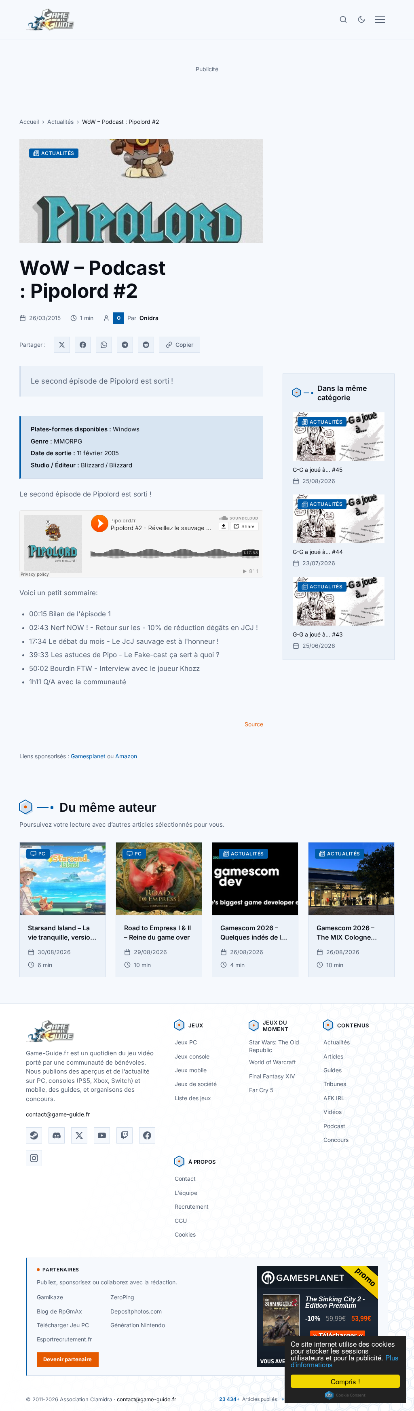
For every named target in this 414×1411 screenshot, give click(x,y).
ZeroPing (122, 1297)
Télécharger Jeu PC (63, 1325)
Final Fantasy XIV (272, 1076)
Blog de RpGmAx (59, 1311)
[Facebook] (83, 345)
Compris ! (345, 1381)
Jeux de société (196, 1083)
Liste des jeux (193, 1098)
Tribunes (334, 1083)
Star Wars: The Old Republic (274, 1046)
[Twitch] (124, 1135)
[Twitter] (62, 345)
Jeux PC (186, 1042)
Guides (332, 1070)
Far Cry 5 (261, 1089)
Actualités (60, 121)
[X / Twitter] (79, 1135)
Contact (185, 1178)
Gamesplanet (88, 756)
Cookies (185, 1234)
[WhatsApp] (104, 345)
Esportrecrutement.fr (64, 1339)
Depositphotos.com (136, 1311)
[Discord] (57, 1135)
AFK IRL (333, 1098)
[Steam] (34, 1135)
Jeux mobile (191, 1070)
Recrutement (192, 1206)
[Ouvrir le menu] (380, 19)
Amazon (126, 756)
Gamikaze (50, 1297)
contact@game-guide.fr (58, 1114)
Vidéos (332, 1111)
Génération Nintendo (137, 1325)
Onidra (148, 317)
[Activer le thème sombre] (361, 19)
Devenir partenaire (67, 1359)
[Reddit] (146, 345)
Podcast (334, 1125)
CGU (181, 1220)
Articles (333, 1056)
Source (254, 724)
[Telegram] (125, 345)
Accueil (29, 121)
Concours (336, 1139)
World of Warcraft (272, 1062)
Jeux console (192, 1056)
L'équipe (186, 1192)
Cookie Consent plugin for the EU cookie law (345, 1395)
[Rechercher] (343, 19)
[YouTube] (102, 1135)
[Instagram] (34, 1158)
